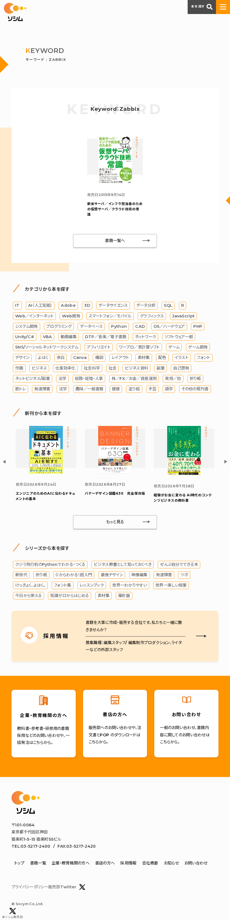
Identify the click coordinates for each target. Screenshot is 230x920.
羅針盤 (124, 595)
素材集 (144, 357)
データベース (91, 326)
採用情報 (128, 863)
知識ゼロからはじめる (69, 595)
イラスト (181, 357)
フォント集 (62, 585)
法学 (62, 378)
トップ (19, 863)
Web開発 (71, 316)
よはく (43, 357)
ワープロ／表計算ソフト (139, 347)
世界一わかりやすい (129, 585)
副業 (161, 368)
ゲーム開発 (198, 347)
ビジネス (39, 368)
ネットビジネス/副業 (32, 378)
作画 (19, 368)
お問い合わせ (196, 863)
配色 (162, 357)
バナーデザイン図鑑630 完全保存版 (115, 493)
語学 (169, 388)
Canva (80, 357)
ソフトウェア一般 (179, 336)
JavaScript (183, 316)
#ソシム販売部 (12, 917)
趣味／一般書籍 (89, 388)
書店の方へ (105, 863)
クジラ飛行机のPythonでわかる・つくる (50, 564)
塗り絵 (134, 388)
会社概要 (150, 863)
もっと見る (115, 521)
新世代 (21, 574)
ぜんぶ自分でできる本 (179, 564)
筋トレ (20, 388)
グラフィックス (152, 316)
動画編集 (69, 336)
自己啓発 (181, 368)
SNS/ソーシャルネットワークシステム (46, 347)
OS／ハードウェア (169, 326)
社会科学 (92, 368)
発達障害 (42, 388)
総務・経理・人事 (89, 378)
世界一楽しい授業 (171, 585)
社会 (113, 368)
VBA (47, 336)
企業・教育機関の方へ (70, 863)
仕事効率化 (65, 368)
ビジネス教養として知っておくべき (122, 564)
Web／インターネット (34, 316)
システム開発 (26, 326)
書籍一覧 (38, 863)
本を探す (198, 6)
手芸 (152, 388)
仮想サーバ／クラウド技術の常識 (115, 209)
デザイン (22, 357)
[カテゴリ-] (184, 473)
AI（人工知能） (40, 305)
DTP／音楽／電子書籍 (105, 336)
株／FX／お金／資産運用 (134, 378)
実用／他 (173, 378)
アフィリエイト (99, 347)
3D (87, 305)
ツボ (184, 574)
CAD (140, 326)
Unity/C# (24, 336)
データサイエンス (113, 305)
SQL (168, 305)
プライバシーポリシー (30, 886)
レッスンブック (92, 585)
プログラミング (59, 326)
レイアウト (120, 357)
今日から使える (28, 595)
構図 (99, 357)
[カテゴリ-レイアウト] (115, 472)
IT (17, 305)
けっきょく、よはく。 (30, 585)
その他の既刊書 (195, 388)
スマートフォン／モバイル (110, 316)
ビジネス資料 (136, 368)
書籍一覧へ (115, 240)
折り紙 (195, 378)
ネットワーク (145, 336)
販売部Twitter (62, 886)
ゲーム (174, 347)
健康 (116, 388)
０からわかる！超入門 (74, 574)
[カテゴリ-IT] (115, 182)
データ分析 (145, 305)
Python (119, 326)
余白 (61, 357)
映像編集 (140, 574)
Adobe (68, 305)
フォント (203, 357)
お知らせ (171, 863)
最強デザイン (112, 574)
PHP (197, 326)
